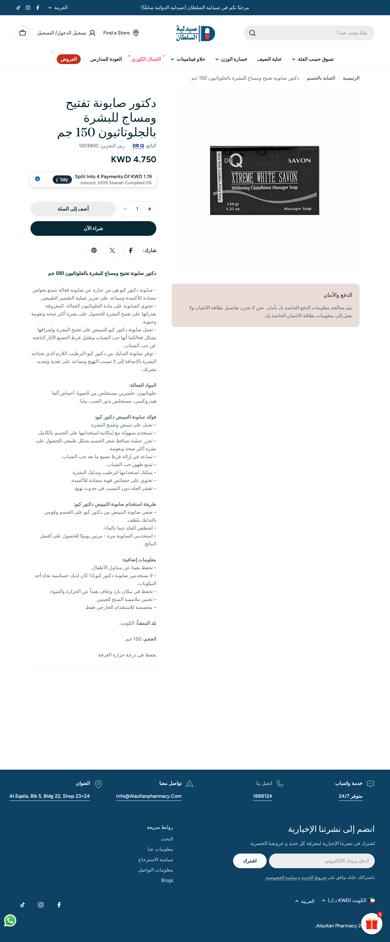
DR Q (138, 146)
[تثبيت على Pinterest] (94, 250)
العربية (61, 7)
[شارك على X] (112, 250)
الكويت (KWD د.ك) (347, 900)
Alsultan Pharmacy (336, 926)
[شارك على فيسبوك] (130, 250)
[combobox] (309, 33)
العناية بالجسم (321, 78)
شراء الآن (93, 228)
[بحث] (252, 33)
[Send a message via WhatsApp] (10, 920)
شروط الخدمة (314, 877)
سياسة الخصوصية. (281, 877)
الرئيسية (351, 78)
